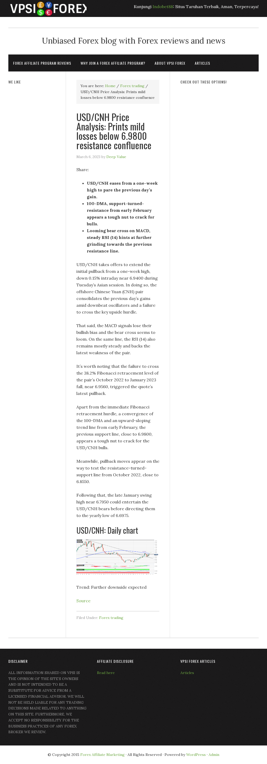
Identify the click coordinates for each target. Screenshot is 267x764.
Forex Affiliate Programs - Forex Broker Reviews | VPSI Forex (47, 8)
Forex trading (111, 617)
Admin (214, 754)
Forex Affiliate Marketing (102, 754)
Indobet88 (163, 6)
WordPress (196, 754)
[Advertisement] (219, 123)
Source (83, 600)
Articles (187, 672)
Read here (106, 672)
